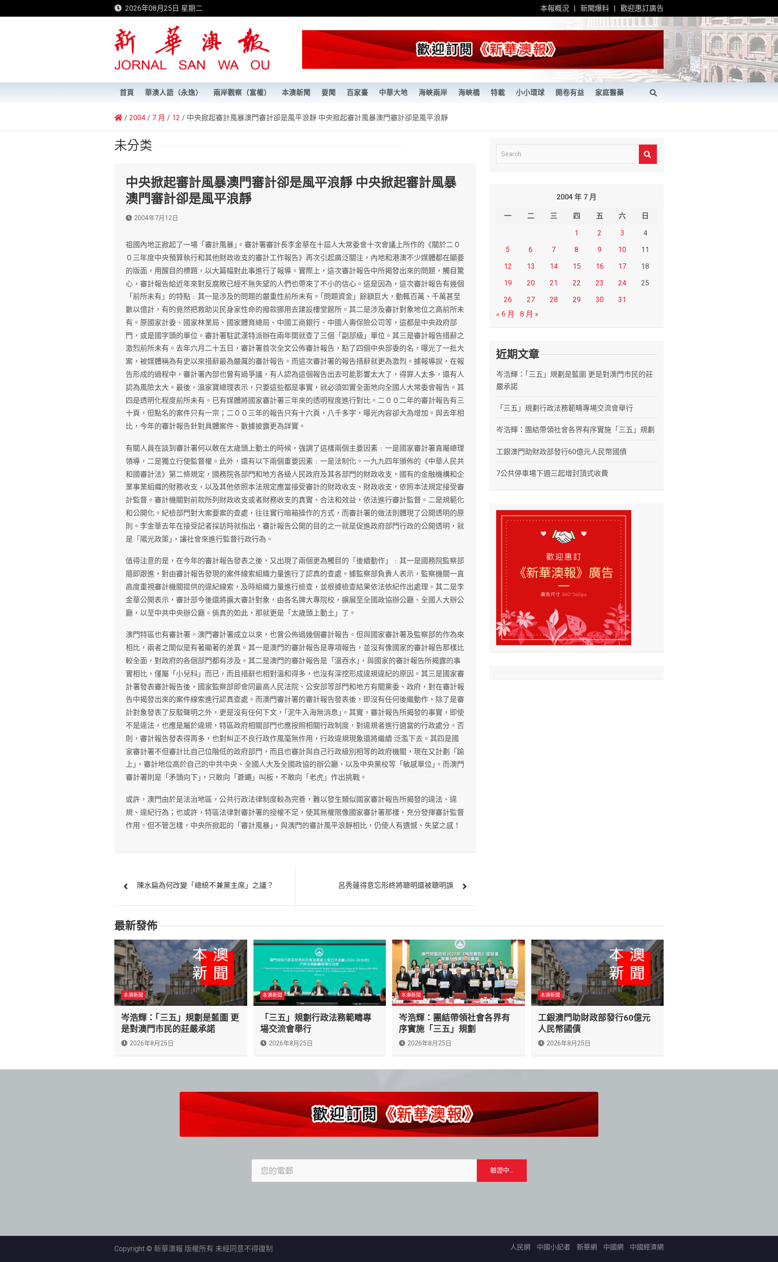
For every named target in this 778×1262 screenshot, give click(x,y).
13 (531, 266)
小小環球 (530, 93)
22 (577, 283)
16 (600, 266)
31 (622, 299)
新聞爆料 (594, 8)
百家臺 (357, 93)
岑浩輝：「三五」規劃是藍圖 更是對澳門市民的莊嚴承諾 (180, 1023)
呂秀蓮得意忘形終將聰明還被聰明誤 (395, 885)
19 (508, 283)
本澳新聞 (296, 93)
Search (648, 154)
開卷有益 (570, 93)
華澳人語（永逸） (174, 93)
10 (622, 249)
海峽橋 (469, 93)
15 (577, 266)
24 (622, 283)
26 (508, 299)
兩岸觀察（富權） (242, 93)
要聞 (328, 93)
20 (531, 283)
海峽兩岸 (433, 93)
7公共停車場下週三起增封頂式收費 (552, 473)
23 (600, 283)
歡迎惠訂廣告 (642, 8)
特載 (498, 93)
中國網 (613, 1247)
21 (554, 283)
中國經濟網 (647, 1247)
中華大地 (393, 93)
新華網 (587, 1247)
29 (577, 299)
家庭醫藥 (609, 93)
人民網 (520, 1247)
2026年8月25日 (152, 1043)
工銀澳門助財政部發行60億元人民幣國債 (561, 452)
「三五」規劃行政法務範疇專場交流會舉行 (564, 408)
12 (508, 266)
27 (531, 299)
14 (554, 266)
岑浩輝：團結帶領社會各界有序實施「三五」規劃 (575, 429)
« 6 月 (505, 314)
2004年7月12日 (156, 218)
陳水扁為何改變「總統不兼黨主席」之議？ (205, 885)
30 (600, 299)
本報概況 (554, 8)
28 (554, 299)
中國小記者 (553, 1247)
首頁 (127, 93)
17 (622, 266)
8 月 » (529, 314)
